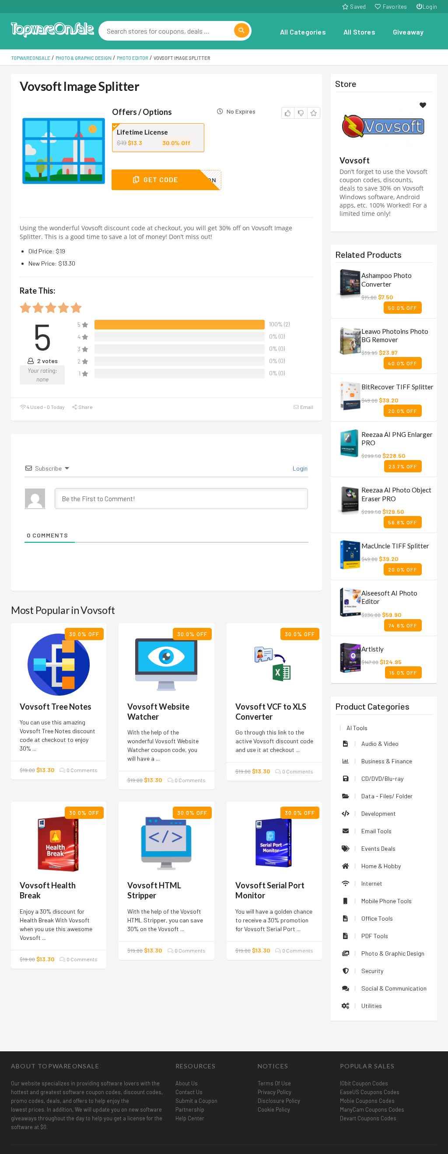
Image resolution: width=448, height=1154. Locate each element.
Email (306, 407)
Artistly (372, 649)
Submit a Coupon (196, 1100)
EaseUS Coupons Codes (369, 1091)
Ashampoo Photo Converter (386, 279)
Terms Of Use (274, 1083)
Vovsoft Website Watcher (158, 711)
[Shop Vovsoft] (383, 125)
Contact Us (189, 1091)
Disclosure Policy (279, 1100)
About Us (186, 1083)
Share (85, 407)
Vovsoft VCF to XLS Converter (270, 711)
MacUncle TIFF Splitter (395, 546)
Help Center (189, 1118)
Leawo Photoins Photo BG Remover (394, 335)
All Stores (359, 32)
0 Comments (82, 770)
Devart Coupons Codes (368, 1118)
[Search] (241, 30)
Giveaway (408, 32)
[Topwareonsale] (52, 28)
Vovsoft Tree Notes (55, 706)
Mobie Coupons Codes (367, 1100)
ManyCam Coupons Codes (372, 1109)
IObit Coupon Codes (364, 1083)
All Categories (303, 32)
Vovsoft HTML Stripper (154, 890)
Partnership (189, 1109)
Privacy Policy (274, 1091)
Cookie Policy (274, 1109)
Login (430, 6)
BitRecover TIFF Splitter (397, 387)
